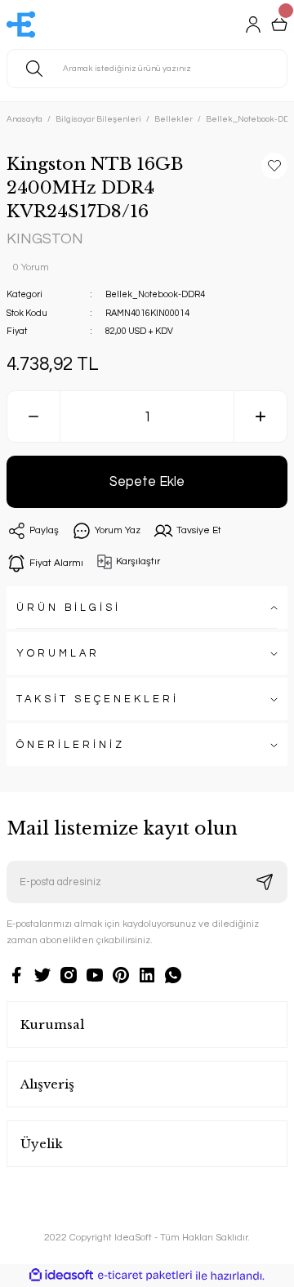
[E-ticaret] (145, 1276)
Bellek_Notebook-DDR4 (155, 294)
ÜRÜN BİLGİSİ (68, 608)
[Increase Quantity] (260, 416)
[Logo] (21, 24)
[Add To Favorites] (274, 166)
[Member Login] (253, 24)
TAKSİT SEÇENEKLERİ (97, 699)
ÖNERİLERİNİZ (70, 745)
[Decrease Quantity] (33, 416)
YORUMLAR (58, 653)
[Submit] (264, 882)
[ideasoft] (61, 1275)
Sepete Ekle (147, 481)
